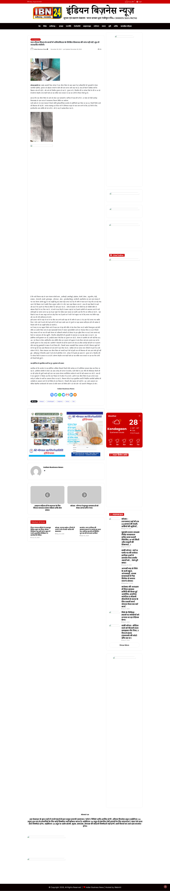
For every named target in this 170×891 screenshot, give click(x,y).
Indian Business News (40, 49)
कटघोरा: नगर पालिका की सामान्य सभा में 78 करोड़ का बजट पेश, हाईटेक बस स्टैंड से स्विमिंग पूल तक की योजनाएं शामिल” (90, 530)
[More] (75, 393)
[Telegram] (63, 393)
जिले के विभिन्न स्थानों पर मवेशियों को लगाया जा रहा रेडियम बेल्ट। (130, 616)
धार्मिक (116, 26)
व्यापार (104, 26)
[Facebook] (52, 393)
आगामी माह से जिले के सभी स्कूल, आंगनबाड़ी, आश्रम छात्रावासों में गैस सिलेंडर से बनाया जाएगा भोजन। (129, 574)
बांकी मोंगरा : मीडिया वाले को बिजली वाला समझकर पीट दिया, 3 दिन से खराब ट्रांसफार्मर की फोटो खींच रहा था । (130, 631)
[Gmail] (67, 393)
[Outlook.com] (71, 393)
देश (39, 26)
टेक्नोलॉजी (77, 26)
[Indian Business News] (85, 12)
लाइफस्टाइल (87, 26)
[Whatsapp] (59, 393)
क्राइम (61, 26)
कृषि (110, 26)
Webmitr (117, 887)
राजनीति (68, 26)
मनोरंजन (96, 26)
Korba (67, 401)
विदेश (45, 26)
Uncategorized (35, 39)
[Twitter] (56, 393)
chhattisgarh (50, 401)
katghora (60, 401)
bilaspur (42, 401)
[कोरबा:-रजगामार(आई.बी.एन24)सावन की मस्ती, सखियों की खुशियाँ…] (114, 521)
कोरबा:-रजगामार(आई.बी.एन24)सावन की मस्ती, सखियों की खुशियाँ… (130, 523)
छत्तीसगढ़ (52, 26)
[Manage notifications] (165, 886)
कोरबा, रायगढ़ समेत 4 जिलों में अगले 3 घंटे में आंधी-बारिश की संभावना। (65, 529)
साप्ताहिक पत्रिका (126, 26)
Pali (73, 401)
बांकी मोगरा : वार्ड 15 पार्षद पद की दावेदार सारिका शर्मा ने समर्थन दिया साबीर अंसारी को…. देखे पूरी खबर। (129, 556)
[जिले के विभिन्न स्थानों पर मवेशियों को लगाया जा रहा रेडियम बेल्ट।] (114, 615)
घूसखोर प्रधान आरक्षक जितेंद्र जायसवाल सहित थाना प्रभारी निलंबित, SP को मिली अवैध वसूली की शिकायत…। (130, 538)
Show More (124, 645)
